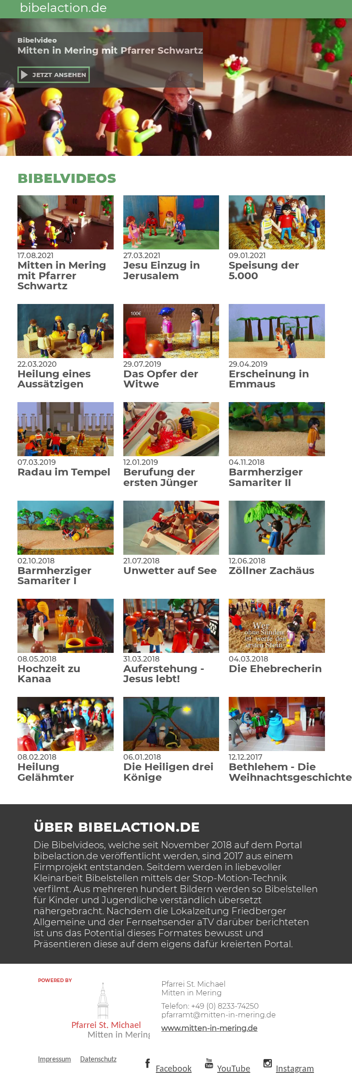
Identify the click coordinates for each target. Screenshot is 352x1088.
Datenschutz (98, 1059)
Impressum (54, 1059)
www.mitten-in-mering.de (209, 1028)
